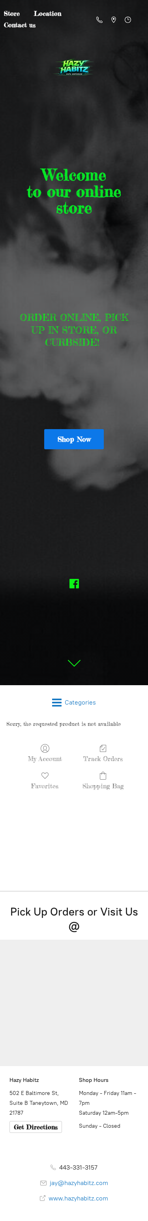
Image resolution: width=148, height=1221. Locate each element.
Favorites (44, 786)
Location (47, 13)
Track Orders (103, 759)
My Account (45, 759)
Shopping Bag (103, 786)
